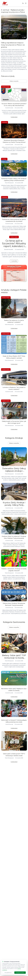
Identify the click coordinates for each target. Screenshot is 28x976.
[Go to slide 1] (22, 37)
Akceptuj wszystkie (20, 972)
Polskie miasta (6, 86)
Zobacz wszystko (14, 81)
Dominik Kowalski (9, 107)
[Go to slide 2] (23, 37)
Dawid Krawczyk (9, 508)
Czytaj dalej (14, 261)
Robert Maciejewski (7, 34)
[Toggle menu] (25, 3)
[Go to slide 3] (24, 37)
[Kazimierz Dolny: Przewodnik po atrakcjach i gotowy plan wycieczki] (14, 27)
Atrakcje (6, 25)
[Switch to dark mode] (23, 3)
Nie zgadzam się (8, 972)
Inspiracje (4, 122)
